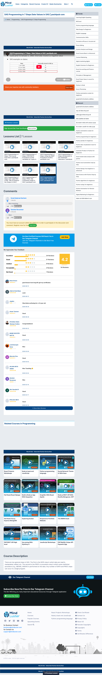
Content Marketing (81, 57)
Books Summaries (56, 4)
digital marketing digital (83, 61)
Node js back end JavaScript (61, 615)
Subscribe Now (12, 596)
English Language (81, 33)
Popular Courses (33, 618)
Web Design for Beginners (83, 29)
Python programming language (85, 25)
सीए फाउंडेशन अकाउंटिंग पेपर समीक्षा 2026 (85, 126)
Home (17, 4)
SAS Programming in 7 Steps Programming (33, 19)
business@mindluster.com (13, 627)
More (66, 4)
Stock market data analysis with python (85, 157)
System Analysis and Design (84, 49)
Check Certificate (83, 612)
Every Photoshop (81, 89)
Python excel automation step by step (85, 163)
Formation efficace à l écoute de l (86, 41)
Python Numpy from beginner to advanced (85, 169)
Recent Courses (34, 4)
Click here (33, 225)
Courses (30, 615)
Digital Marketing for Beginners (85, 194)
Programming (15, 19)
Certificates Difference (85, 634)
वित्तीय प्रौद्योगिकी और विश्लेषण (82, 119)
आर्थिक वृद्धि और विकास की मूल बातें (83, 115)
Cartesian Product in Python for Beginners (85, 151)
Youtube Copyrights (84, 624)
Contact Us (81, 615)
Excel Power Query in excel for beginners (85, 80)
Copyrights (81, 628)
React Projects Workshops (60, 612)
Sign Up (89, 5)
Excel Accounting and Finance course (85, 70)
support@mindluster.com (12, 632)
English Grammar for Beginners (85, 65)
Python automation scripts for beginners (84, 94)
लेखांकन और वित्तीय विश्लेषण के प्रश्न (84, 198)
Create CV (44, 4)
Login (98, 5)
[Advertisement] (39, 34)
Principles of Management (83, 75)
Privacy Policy (82, 618)
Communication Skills (82, 37)
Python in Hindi (80, 85)
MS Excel (78, 21)
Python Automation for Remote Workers (85, 189)
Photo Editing (80, 45)
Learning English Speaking (83, 17)
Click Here (69, 87)
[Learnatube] (6, 3)
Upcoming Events (33, 621)
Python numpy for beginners (84, 184)
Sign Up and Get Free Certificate (20, 128)
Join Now (90, 577)
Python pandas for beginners (84, 140)
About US (80, 621)
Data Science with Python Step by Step (86, 175)
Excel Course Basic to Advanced (85, 53)
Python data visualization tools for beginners (86, 145)
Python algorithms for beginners (85, 180)
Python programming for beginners (86, 136)
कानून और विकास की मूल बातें (82, 111)
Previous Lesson (12, 123)
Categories (24, 4)
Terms (79, 631)
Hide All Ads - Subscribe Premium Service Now (39, 47)
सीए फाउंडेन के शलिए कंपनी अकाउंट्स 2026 (86, 123)
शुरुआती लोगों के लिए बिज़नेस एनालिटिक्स (85, 99)
